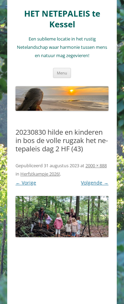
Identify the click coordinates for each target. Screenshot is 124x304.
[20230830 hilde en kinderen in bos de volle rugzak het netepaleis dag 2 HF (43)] (62, 217)
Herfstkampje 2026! (40, 174)
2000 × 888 (96, 165)
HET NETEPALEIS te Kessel (62, 19)
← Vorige (26, 182)
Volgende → (94, 182)
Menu (62, 72)
